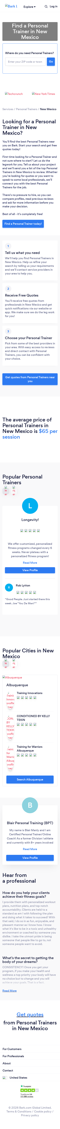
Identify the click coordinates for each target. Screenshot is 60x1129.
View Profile (30, 570)
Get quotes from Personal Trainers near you (30, 379)
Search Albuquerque (30, 779)
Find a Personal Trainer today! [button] (23, 224)
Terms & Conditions (18, 1111)
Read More (9, 991)
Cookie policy (43, 1111)
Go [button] (51, 61)
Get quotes (30, 1014)
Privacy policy (30, 1115)
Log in (53, 6)
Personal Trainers (26, 109)
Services (7, 109)
